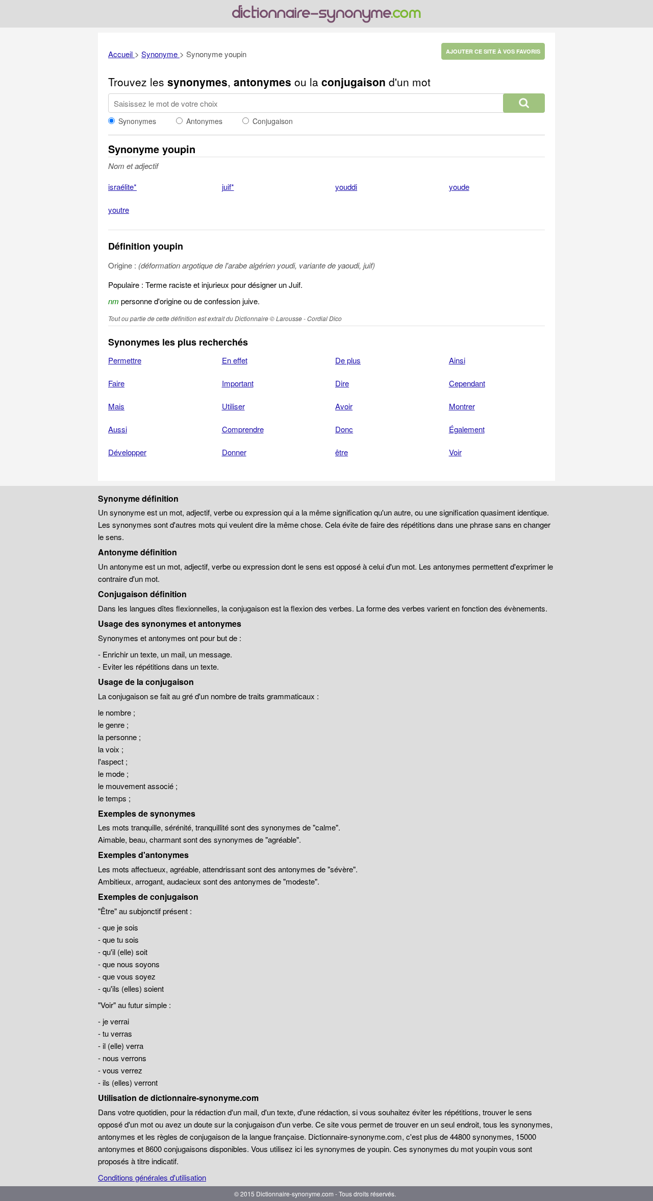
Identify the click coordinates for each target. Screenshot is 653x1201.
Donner (234, 452)
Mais (116, 406)
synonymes (197, 81)
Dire (342, 383)
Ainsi (457, 360)
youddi (346, 186)
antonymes (262, 81)
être (341, 452)
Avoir (344, 406)
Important (238, 383)
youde (459, 186)
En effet (234, 360)
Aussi (117, 429)
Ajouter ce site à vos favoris (493, 51)
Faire (116, 383)
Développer (127, 452)
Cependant (467, 383)
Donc (344, 429)
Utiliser (233, 406)
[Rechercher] (524, 103)
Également (467, 429)
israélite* (122, 186)
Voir (455, 452)
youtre (118, 209)
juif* (228, 186)
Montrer (462, 406)
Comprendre (243, 429)
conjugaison (353, 81)
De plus (348, 360)
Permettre (124, 360)
